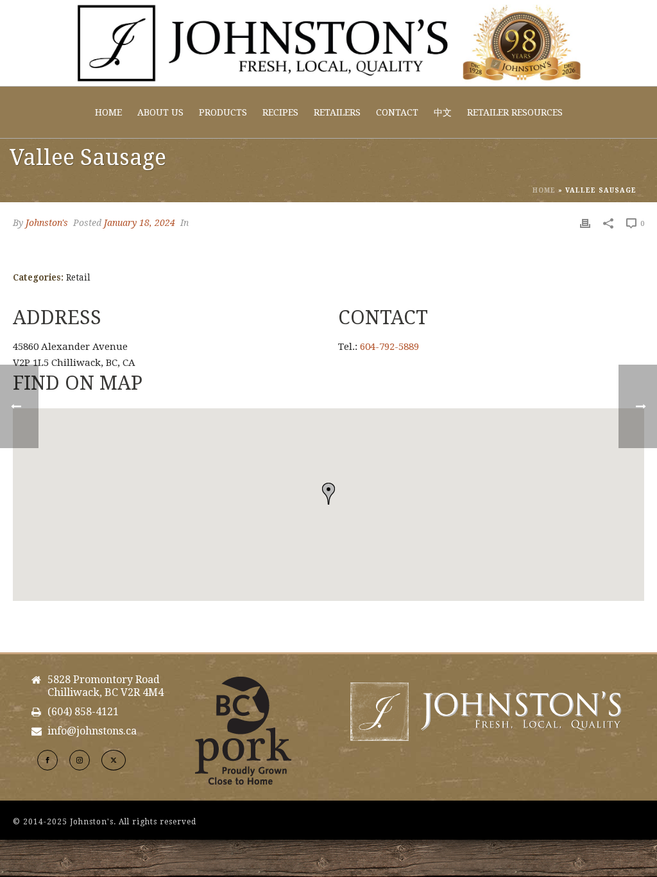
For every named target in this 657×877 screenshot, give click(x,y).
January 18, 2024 (139, 223)
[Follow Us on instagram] (79, 760)
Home (108, 112)
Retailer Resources (515, 112)
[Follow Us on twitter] (113, 760)
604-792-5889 (389, 346)
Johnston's (47, 223)
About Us (160, 112)
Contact (397, 112)
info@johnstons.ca (92, 731)
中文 (443, 112)
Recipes (280, 112)
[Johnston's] (328, 43)
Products (223, 112)
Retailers (337, 112)
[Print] (585, 223)
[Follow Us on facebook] (47, 760)
